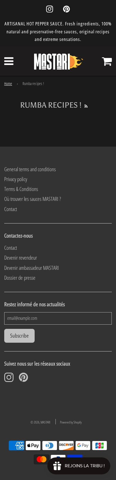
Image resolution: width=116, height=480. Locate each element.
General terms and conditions (30, 169)
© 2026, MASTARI (40, 422)
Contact (10, 209)
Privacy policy (15, 179)
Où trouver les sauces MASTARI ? (32, 199)
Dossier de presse (19, 277)
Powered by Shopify (71, 422)
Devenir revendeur (20, 257)
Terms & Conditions (21, 189)
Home (8, 83)
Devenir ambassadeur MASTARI (31, 268)
